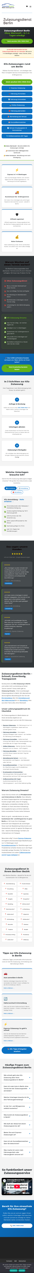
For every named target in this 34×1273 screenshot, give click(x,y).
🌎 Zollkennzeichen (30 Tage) (17, 136)
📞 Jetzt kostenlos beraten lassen (17, 368)
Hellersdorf (9, 914)
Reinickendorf (9, 909)
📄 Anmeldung (10, 488)
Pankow (24, 924)
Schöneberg (9, 919)
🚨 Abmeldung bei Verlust (17, 116)
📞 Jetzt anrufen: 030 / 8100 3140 (17, 41)
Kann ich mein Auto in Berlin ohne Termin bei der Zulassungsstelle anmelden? (16, 1088)
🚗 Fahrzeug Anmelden (17, 94)
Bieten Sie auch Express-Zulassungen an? (13, 1134)
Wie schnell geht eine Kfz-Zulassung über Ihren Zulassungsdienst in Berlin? (14, 1077)
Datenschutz (22, 1261)
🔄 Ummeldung (23, 488)
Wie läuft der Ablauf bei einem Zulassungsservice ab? (15, 1125)
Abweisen (22, 1270)
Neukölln (9, 894)
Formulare (9, 1261)
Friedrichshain (24, 884)
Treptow (9, 929)
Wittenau (25, 939)
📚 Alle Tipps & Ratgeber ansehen (17, 1050)
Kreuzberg (9, 889)
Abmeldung (24, 700)
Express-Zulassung (24, 838)
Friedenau (25, 934)
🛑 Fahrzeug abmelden (17, 111)
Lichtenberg (25, 909)
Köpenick (25, 914)
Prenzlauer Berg (9, 934)
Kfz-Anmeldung (7, 698)
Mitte (24, 889)
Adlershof (9, 939)
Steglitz (9, 899)
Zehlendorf (24, 919)
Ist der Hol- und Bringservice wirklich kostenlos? (14, 1107)
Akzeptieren (13, 1270)
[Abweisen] (32, 1268)
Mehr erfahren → (9, 988)
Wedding (9, 904)
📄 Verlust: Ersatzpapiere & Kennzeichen (17, 129)
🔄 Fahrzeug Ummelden (17, 99)
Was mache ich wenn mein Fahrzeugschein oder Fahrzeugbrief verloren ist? (13, 1152)
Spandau (25, 894)
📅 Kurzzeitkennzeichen (17, 122)
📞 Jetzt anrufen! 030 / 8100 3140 (17, 82)
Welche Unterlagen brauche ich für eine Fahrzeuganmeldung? (16, 1098)
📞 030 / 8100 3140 (17, 1225)
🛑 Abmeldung (17, 492)
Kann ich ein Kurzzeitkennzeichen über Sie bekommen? (16, 1142)
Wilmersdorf (25, 904)
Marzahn (9, 924)
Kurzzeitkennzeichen (9, 845)
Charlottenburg (9, 884)
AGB (15, 1261)
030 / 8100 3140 (23, 407)
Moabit (25, 929)
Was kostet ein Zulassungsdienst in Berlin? (16, 1116)
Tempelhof (24, 899)
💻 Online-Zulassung (17, 105)
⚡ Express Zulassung (17, 88)
